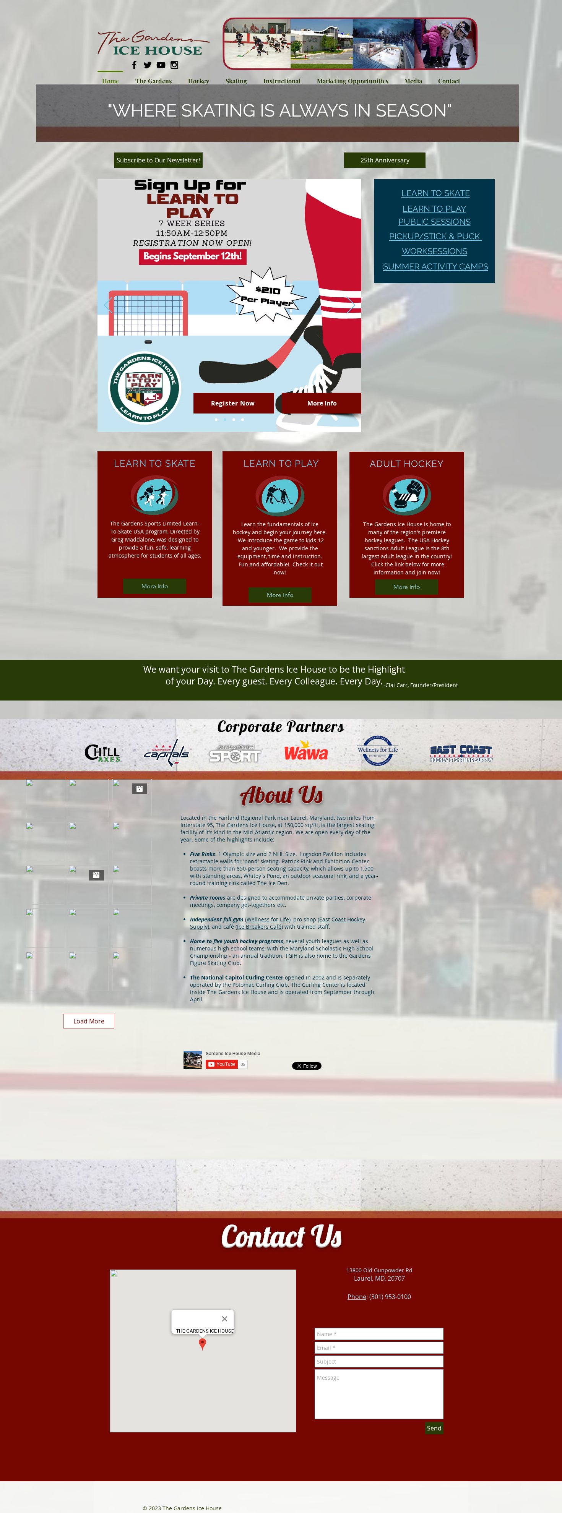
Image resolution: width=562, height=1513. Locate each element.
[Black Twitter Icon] (147, 65)
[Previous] (108, 306)
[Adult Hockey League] (242, 419)
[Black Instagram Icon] (174, 65)
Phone (357, 1296)
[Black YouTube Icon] (161, 65)
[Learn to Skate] (216, 419)
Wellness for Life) (269, 919)
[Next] (350, 306)
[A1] (233, 419)
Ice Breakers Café (259, 926)
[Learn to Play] (225, 419)
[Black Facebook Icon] (134, 65)
